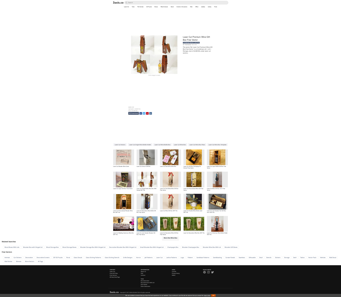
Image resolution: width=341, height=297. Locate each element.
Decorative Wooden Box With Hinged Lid (122, 247)
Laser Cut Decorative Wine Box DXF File (193, 233)
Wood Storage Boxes (69, 247)
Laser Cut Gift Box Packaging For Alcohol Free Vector (192, 167)
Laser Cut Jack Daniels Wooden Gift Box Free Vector (146, 233)
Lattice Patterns (171, 257)
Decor (172, 7)
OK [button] (213, 295)
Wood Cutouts (164, 7)
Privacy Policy (176, 273)
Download (134, 113)
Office (196, 7)
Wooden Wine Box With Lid (212, 247)
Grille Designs (127, 257)
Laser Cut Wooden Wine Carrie (121, 166)
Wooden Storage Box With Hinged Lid (92, 247)
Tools (133, 7)
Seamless (242, 257)
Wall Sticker (8, 261)
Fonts (215, 7)
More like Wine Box (170, 238)
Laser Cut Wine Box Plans (197, 145)
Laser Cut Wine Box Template (217, 145)
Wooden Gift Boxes (231, 247)
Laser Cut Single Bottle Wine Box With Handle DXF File (146, 189)
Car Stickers (18, 257)
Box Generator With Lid (147, 282)
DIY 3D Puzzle (58, 257)
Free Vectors (113, 275)
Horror (138, 257)
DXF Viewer (144, 284)
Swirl (295, 257)
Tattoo (302, 257)
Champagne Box (172, 247)
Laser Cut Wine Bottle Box (162, 145)
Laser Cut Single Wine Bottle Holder (140, 145)
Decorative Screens (43, 257)
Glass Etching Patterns (93, 257)
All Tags (40, 261)
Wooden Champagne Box (190, 247)
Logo (182, 257)
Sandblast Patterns (203, 257)
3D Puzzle (149, 7)
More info (194, 44)
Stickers (277, 257)
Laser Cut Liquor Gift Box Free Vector (122, 188)
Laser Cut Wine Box (180, 145)
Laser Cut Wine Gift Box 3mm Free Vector (216, 189)
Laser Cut (126, 7)
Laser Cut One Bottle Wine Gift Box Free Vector (169, 189)
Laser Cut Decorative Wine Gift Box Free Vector (169, 233)
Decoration (29, 257)
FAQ (142, 273)
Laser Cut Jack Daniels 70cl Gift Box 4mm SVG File (216, 211)
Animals (7, 257)
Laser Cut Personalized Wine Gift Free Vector (193, 189)
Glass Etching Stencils (112, 257)
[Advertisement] (170, 22)
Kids (191, 7)
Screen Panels (230, 257)
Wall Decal (332, 257)
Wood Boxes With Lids (12, 247)
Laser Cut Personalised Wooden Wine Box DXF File (123, 211)
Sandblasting (217, 257)
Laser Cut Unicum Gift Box (143, 166)
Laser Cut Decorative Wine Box (168, 166)
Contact (143, 275)
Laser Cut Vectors (120, 145)
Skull (260, 257)
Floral (68, 257)
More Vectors (29, 261)
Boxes (156, 7)
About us (143, 271)
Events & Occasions (182, 7)
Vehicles (323, 257)
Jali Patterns (149, 257)
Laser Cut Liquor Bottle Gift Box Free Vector (216, 167)
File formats (140, 7)
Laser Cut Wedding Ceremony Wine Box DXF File (123, 233)
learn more (207, 295)
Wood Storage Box (52, 247)
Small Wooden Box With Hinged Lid (152, 247)
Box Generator (145, 281)
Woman (18, 261)
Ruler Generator (145, 286)
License (174, 271)
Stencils (268, 257)
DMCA (173, 275)
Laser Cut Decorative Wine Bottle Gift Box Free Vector (146, 211)
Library (209, 7)
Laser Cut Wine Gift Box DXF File (168, 211)
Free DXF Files (114, 273)
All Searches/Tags (115, 277)
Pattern (190, 257)
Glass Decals (78, 257)
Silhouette (252, 257)
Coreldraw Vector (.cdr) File (191, 42)
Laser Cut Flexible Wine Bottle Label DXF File (192, 211)
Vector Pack (312, 257)
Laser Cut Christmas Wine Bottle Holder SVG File (217, 233)
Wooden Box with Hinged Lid (32, 247)
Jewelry (203, 7)
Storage (286, 257)
